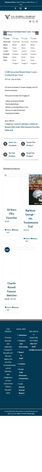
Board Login (30, 413)
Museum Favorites (32, 127)
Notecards (9, 130)
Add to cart (8, 231)
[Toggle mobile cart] (30, 21)
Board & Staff (21, 355)
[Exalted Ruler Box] (21, 33)
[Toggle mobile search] (33, 21)
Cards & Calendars (21, 124)
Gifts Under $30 (17, 127)
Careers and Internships (21, 343)
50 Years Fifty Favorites (11, 213)
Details (16, 230)
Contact (21, 364)
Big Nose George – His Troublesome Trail (31, 218)
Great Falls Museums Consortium (21, 373)
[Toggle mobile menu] (37, 21)
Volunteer (21, 335)
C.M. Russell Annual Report (21, 388)
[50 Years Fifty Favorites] (11, 189)
